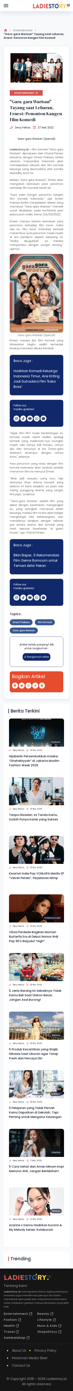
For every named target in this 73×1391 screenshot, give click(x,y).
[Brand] (51, 5)
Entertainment (23, 30)
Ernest (15, 221)
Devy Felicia (22, 127)
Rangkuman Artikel (38, 656)
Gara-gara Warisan (24, 630)
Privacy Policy (45, 1350)
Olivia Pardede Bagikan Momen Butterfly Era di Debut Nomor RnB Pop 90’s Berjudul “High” (33, 936)
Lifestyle (55, 800)
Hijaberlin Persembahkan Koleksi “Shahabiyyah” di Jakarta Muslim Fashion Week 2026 (34, 760)
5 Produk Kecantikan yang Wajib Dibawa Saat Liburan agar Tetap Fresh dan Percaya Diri (33, 1053)
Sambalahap (14, 1338)
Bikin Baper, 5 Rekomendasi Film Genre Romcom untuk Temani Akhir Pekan (36, 560)
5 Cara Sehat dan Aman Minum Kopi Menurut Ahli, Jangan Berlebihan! (36, 1168)
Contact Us (21, 1365)
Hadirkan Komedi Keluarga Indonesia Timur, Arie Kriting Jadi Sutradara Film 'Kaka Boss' (36, 379)
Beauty (56, 1035)
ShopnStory (47, 1332)
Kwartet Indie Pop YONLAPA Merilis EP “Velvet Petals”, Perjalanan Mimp (36, 875)
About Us (19, 1350)
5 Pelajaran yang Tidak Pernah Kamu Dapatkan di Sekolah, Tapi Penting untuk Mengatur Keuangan (35, 1112)
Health (9, 1326)
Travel (9, 1332)
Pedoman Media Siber (30, 1358)
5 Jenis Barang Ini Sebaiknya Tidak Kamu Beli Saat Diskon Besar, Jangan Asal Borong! (35, 995)
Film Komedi (45, 622)
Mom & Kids (47, 1326)
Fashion (55, 742)
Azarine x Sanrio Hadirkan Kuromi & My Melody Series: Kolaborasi (35, 1227)
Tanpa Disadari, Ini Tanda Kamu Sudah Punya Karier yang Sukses (33, 817)
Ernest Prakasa (44, 157)
